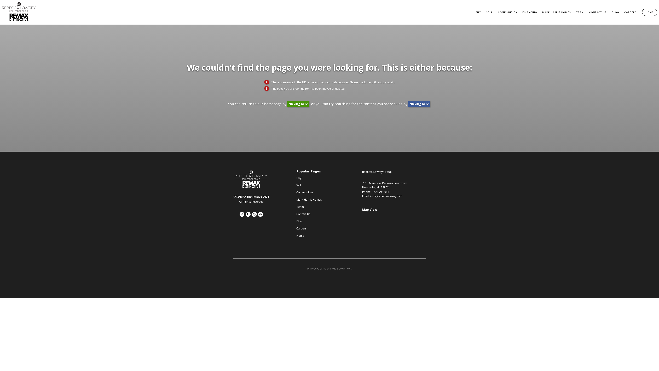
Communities (507, 12)
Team (580, 12)
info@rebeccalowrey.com (386, 196)
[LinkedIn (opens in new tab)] (248, 214)
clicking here (298, 104)
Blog (615, 12)
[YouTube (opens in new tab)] (260, 214)
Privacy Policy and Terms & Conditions (329, 268)
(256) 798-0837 (381, 192)
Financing (529, 12)
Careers (630, 12)
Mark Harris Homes (556, 12)
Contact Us (597, 12)
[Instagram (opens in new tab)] (254, 214)
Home (650, 12)
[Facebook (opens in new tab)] (242, 214)
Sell (298, 185)
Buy (478, 12)
